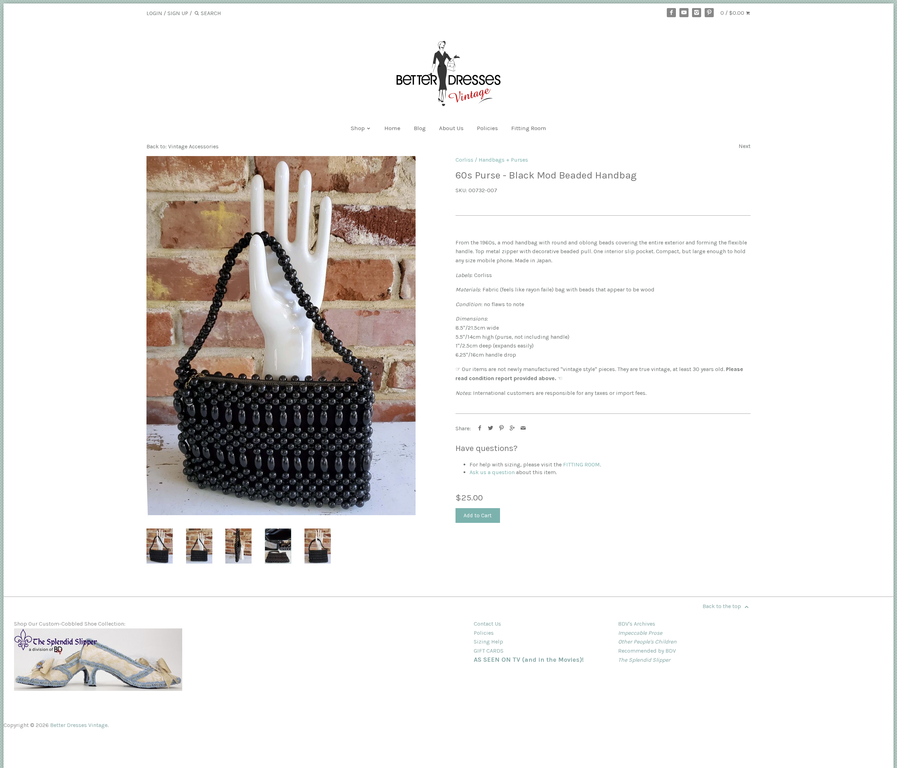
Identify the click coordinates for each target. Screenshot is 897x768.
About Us (451, 128)
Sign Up (177, 13)
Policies (487, 128)
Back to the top (722, 606)
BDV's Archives (636, 623)
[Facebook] (671, 12)
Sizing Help (488, 641)
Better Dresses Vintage (79, 725)
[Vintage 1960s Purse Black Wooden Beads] (317, 546)
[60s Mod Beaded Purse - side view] (238, 546)
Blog (420, 128)
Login (154, 13)
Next (745, 146)
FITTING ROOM (581, 464)
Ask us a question (492, 472)
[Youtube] (684, 12)
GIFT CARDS (489, 650)
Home (392, 128)
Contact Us (487, 623)
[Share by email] (523, 428)
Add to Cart (478, 515)
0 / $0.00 (733, 12)
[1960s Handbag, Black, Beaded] (281, 335)
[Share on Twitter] (490, 428)
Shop (358, 128)
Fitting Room (528, 128)
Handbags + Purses (503, 159)
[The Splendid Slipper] (98, 689)
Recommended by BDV (647, 650)
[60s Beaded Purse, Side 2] (199, 546)
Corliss (464, 159)
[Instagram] (696, 12)
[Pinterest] (709, 12)
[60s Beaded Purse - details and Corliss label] (278, 546)
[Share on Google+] (512, 428)
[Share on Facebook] (480, 428)
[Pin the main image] (501, 428)
